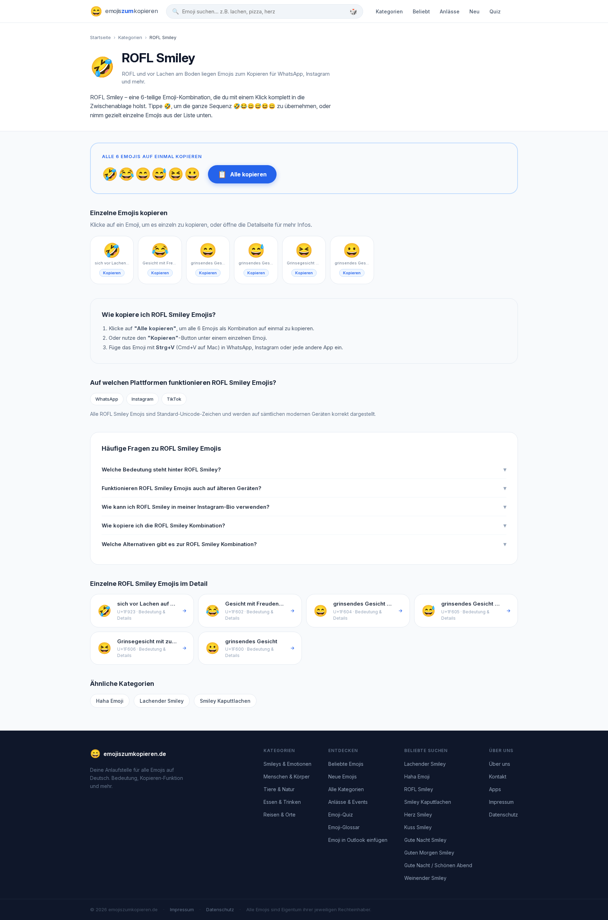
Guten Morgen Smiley (429, 853)
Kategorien (389, 11)
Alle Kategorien (346, 789)
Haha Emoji (110, 701)
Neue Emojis (342, 777)
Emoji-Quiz (340, 815)
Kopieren (112, 272)
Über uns (499, 764)
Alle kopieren (242, 174)
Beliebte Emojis (345, 764)
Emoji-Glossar (344, 827)
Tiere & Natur (279, 789)
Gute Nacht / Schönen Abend (438, 865)
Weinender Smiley (425, 878)
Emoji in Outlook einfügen (357, 840)
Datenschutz (503, 815)
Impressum (501, 802)
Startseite (100, 37)
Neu (474, 11)
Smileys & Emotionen (287, 764)
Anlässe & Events (348, 802)
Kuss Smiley (418, 827)
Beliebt (421, 11)
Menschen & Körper (287, 777)
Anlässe (450, 11)
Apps (495, 789)
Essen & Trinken (282, 802)
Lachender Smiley (162, 701)
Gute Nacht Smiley (425, 840)
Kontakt (497, 777)
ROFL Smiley (418, 789)
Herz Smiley (418, 815)
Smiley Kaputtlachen (225, 701)
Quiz (495, 11)
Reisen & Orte (280, 815)
